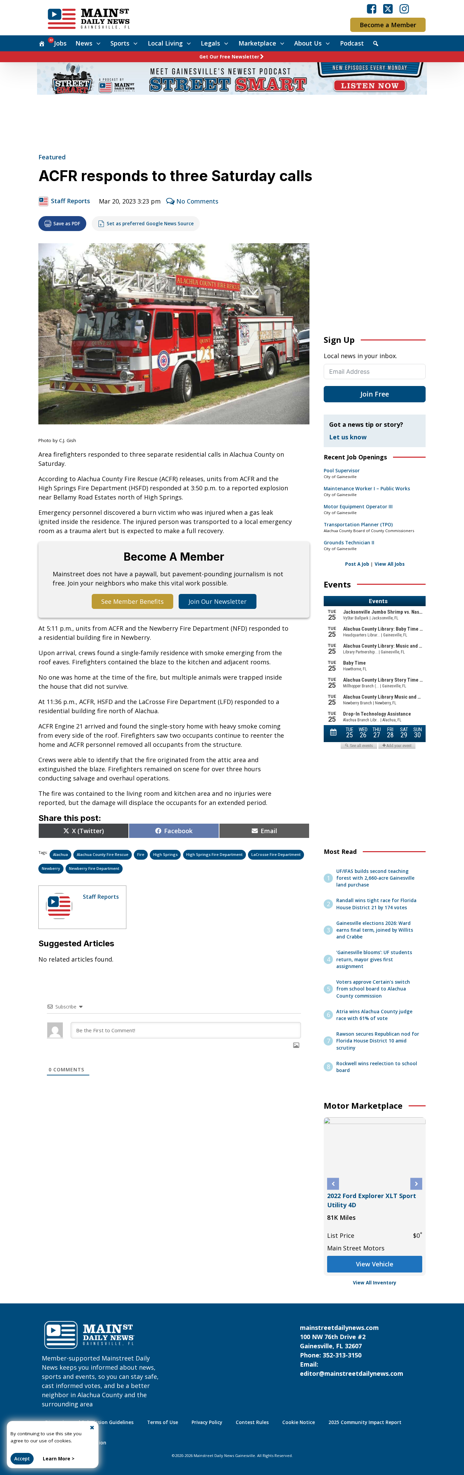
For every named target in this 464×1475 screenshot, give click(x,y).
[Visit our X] (387, 8)
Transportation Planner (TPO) (358, 525)
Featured (52, 157)
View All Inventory (374, 1283)
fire (140, 854)
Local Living (165, 43)
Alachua (60, 854)
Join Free (374, 394)
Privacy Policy (207, 1422)
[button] (333, 1184)
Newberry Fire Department (94, 868)
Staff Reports (70, 201)
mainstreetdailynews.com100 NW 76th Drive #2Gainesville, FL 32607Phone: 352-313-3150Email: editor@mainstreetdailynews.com (351, 1350)
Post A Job (357, 564)
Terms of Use (162, 1422)
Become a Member (388, 25)
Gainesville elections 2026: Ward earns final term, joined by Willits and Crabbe (374, 930)
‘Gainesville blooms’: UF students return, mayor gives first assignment (374, 959)
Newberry (51, 868)
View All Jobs (390, 564)
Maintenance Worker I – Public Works (367, 489)
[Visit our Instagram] (404, 8)
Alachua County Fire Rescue (102, 854)
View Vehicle (374, 1264)
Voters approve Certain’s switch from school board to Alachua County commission (373, 989)
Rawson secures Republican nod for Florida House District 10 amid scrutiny (377, 1041)
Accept (22, 1459)
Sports (119, 43)
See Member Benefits (132, 601)
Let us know (348, 437)
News (83, 43)
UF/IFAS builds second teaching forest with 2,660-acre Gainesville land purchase (375, 878)
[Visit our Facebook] (371, 8)
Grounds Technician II (349, 543)
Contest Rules (252, 1422)
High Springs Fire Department (214, 854)
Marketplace (257, 43)
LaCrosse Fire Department (276, 854)
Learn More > (58, 1459)
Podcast (352, 43)
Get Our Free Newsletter (229, 57)
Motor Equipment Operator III (358, 507)
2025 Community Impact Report (364, 1422)
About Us (308, 43)
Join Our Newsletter (218, 601)
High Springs (165, 854)
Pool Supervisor (342, 471)
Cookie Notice (298, 1422)
